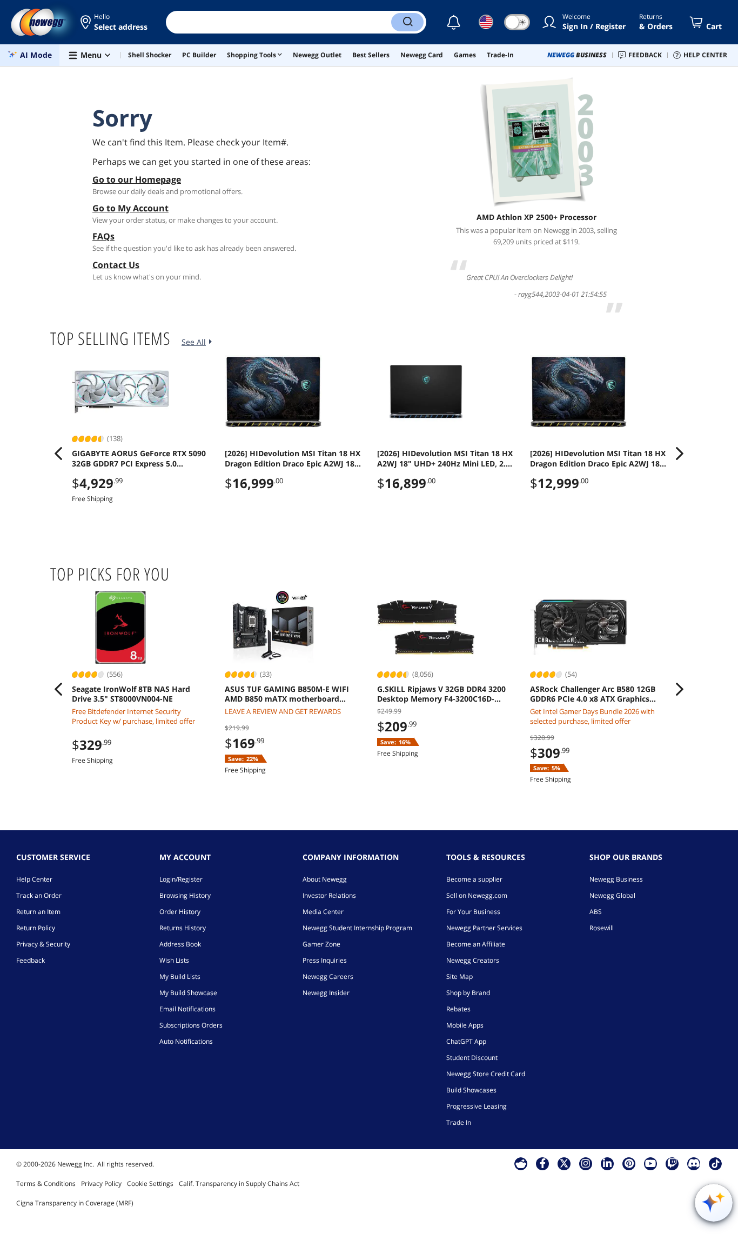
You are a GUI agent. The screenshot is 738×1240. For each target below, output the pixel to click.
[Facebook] (543, 1163)
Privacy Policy (101, 1183)
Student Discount (472, 1057)
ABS (595, 911)
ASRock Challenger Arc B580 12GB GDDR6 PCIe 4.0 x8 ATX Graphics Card (592, 694)
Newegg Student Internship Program (357, 927)
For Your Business (473, 911)
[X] (564, 1163)
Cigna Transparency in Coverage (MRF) (74, 1203)
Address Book (180, 944)
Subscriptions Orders (191, 1025)
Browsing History (185, 895)
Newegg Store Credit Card (485, 1073)
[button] (114, 22)
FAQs (103, 236)
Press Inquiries (325, 960)
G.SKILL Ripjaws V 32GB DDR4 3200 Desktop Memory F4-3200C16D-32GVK (441, 694)
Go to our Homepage (136, 179)
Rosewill (601, 927)
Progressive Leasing (476, 1106)
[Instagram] (585, 1163)
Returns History (182, 927)
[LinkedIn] (607, 1163)
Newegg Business (616, 879)
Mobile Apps (465, 1025)
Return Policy (35, 927)
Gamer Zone (321, 944)
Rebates (458, 1009)
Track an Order (39, 895)
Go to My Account (130, 208)
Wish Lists (174, 960)
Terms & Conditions (46, 1183)
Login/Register (181, 879)
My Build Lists (179, 976)
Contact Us (115, 265)
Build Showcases (471, 1090)
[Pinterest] (629, 1163)
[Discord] (694, 1163)
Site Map (459, 976)
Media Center (323, 911)
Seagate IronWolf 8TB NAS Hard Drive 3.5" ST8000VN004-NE (131, 694)
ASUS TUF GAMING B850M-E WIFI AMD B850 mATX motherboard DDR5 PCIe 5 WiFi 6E (287, 694)
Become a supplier (474, 879)
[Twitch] (672, 1163)
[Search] (407, 22)
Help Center (34, 879)
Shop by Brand (468, 992)
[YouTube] (650, 1163)
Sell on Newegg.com (476, 895)
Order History (179, 911)
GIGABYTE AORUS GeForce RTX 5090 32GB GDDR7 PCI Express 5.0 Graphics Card (139, 458)
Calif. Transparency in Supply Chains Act (239, 1183)
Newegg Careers (328, 976)
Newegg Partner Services (484, 927)
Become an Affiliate (475, 944)
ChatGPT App (466, 1041)
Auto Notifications (186, 1041)
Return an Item (38, 911)
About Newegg (325, 879)
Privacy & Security (43, 944)
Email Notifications (187, 1009)
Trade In (458, 1122)
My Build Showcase (188, 992)
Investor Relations (329, 895)
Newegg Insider (326, 992)
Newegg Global (612, 895)
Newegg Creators (472, 960)
